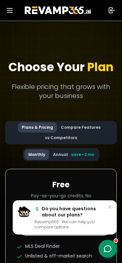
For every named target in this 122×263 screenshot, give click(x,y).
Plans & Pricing (37, 127)
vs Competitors (61, 137)
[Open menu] (10, 10)
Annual (73, 154)
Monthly (36, 154)
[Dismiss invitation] (110, 207)
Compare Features (81, 127)
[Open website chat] (108, 249)
